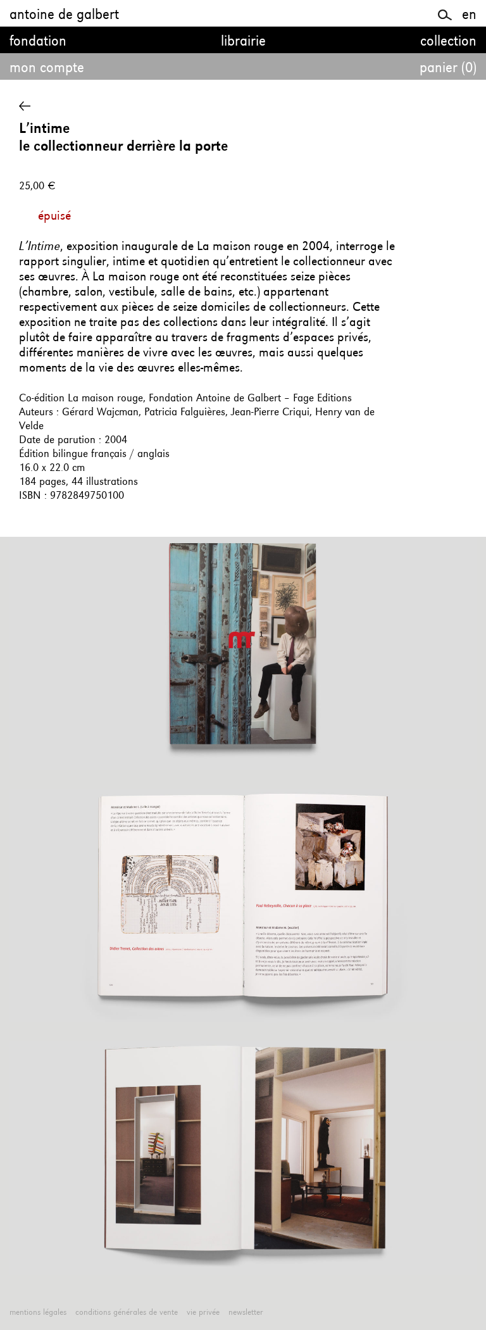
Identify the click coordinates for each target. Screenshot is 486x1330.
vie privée (203, 1312)
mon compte (46, 68)
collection (448, 41)
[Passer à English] (469, 15)
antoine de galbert (64, 15)
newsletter (245, 1312)
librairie (243, 41)
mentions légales (37, 1312)
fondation (37, 41)
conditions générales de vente (126, 1312)
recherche (445, 13)
